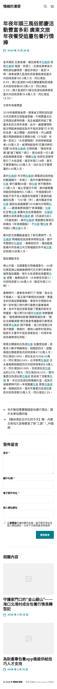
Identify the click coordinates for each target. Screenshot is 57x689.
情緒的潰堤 (12, 6)
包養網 (46, 62)
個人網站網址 (10, 507)
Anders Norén (42, 682)
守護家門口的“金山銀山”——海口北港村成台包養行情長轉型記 (28, 604)
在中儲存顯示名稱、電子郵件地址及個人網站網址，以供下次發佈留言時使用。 (29, 524)
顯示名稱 (9, 478)
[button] (45, 6)
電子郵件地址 (11, 493)
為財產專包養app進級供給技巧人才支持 (27, 661)
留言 (6, 453)
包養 (33, 156)
